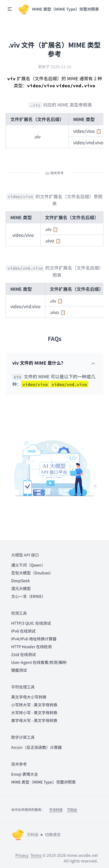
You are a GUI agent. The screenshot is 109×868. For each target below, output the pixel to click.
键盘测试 (19, 670)
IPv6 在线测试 (23, 631)
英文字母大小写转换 (28, 697)
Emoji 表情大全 (24, 774)
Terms (36, 855)
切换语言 (53, 834)
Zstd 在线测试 (23, 654)
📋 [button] (98, 131)
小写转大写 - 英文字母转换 (34, 704)
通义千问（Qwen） (28, 565)
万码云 (72, 809)
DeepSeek (20, 580)
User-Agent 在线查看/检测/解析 (39, 662)
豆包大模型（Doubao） (32, 572)
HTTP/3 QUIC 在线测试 (31, 623)
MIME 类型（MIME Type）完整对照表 (43, 782)
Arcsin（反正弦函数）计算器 (36, 747)
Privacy (22, 855)
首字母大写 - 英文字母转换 (34, 720)
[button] (9, 9)
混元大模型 (21, 588)
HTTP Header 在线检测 (31, 646)
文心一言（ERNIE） (28, 596)
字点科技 (56, 809)
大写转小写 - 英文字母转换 (34, 712)
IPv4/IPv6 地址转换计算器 (33, 638)
